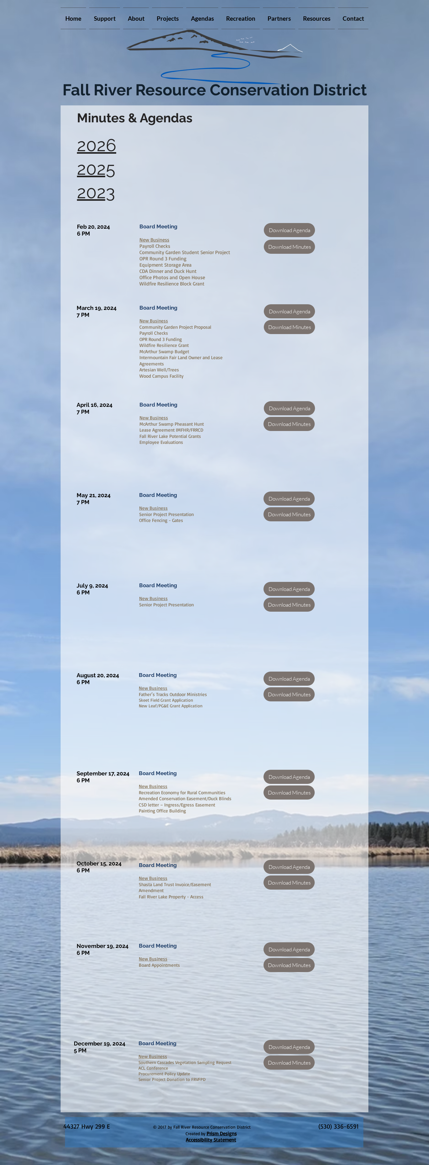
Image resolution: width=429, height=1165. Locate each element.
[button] (167, 18)
